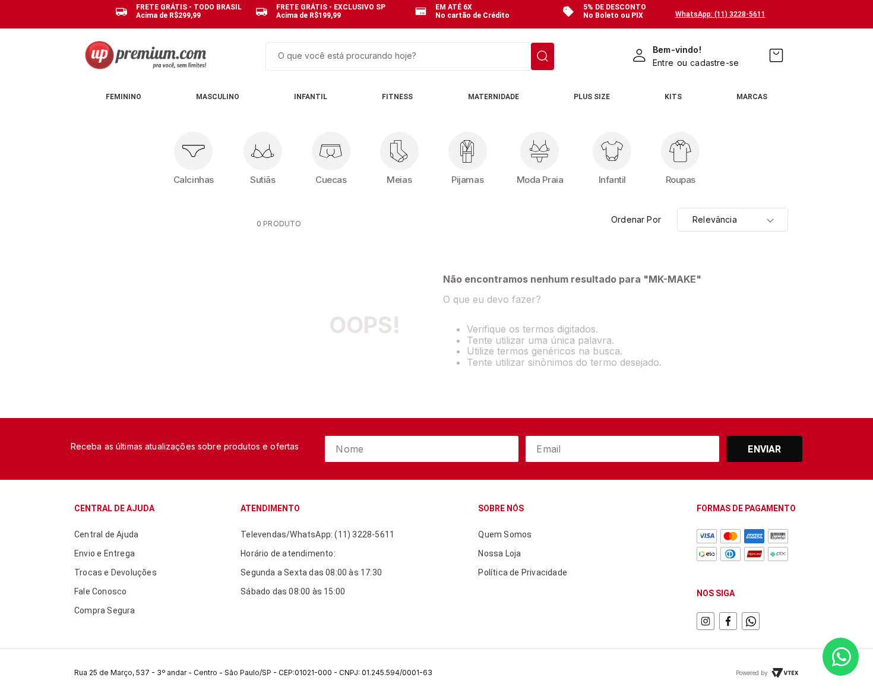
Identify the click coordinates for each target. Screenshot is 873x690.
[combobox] (410, 56)
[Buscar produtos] (542, 56)
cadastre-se (714, 63)
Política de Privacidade (522, 572)
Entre (663, 63)
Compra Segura (104, 610)
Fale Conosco (100, 591)
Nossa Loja (499, 553)
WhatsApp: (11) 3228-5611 (720, 14)
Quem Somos (505, 534)
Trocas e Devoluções (115, 572)
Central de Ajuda (106, 534)
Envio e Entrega (104, 553)
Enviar (764, 449)
